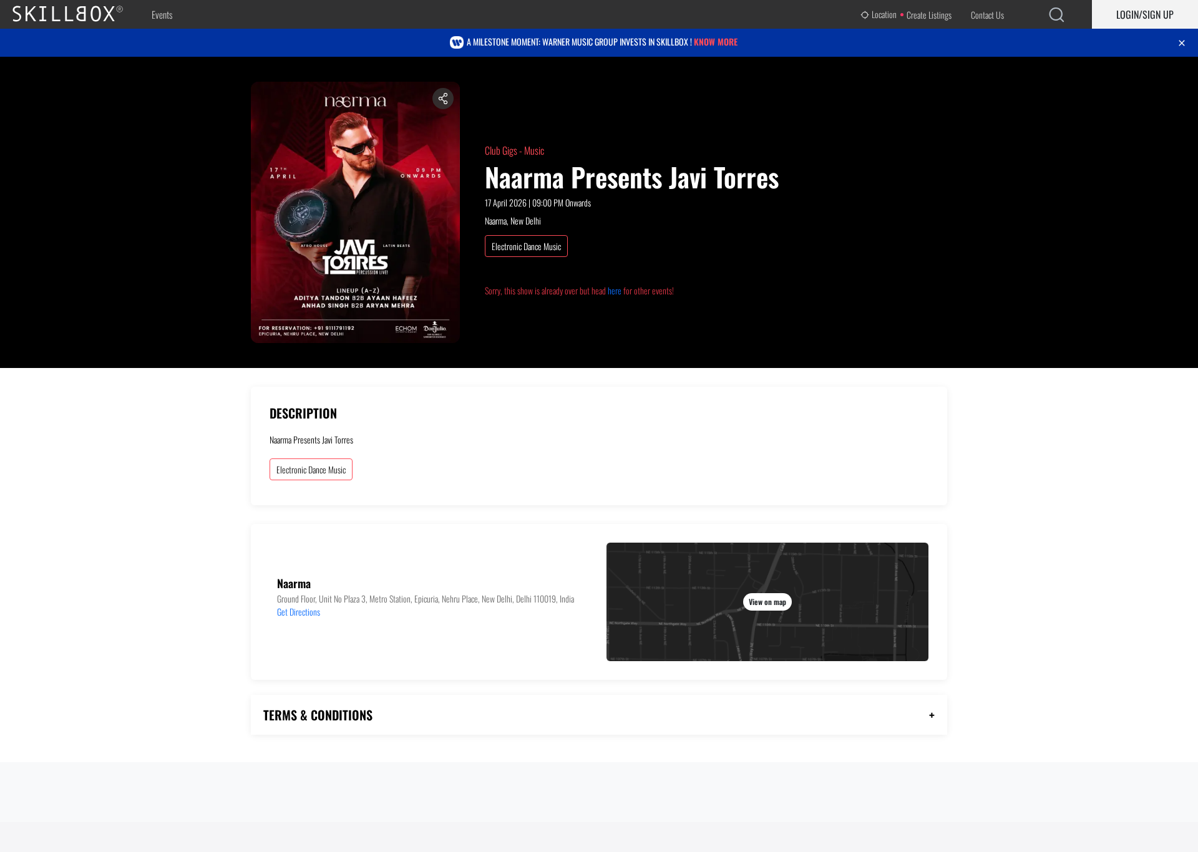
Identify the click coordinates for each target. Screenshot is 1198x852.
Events (162, 14)
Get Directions (298, 611)
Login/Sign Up (1145, 14)
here (614, 290)
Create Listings (929, 14)
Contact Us (987, 14)
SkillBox (78, 14)
